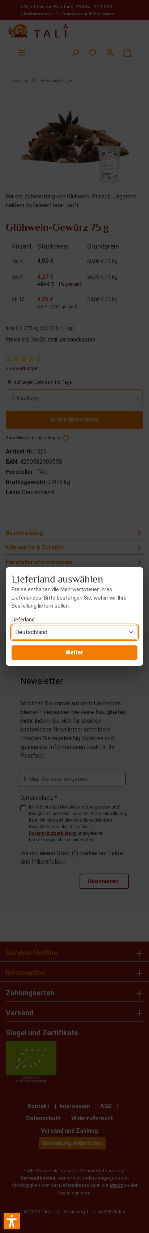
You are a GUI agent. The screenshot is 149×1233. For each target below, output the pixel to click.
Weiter (74, 652)
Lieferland (23, 619)
